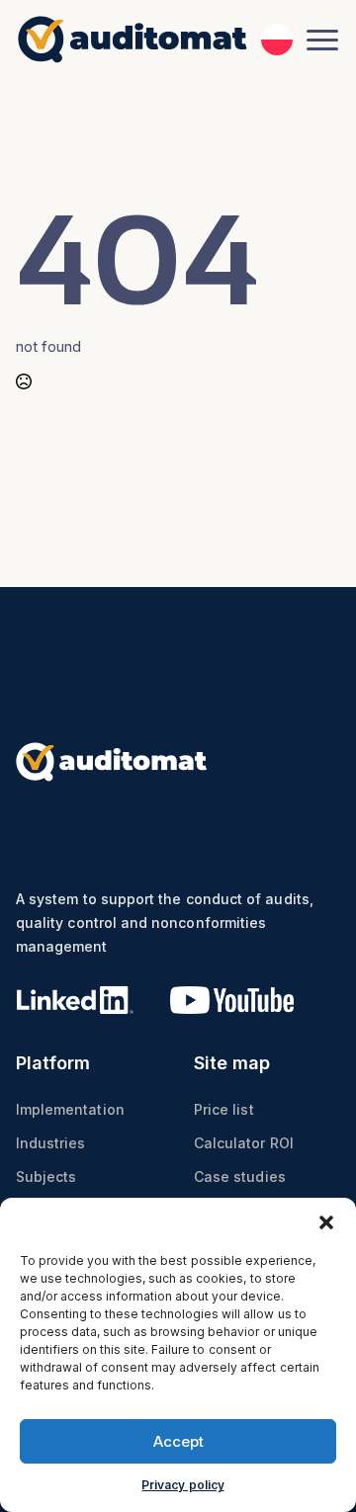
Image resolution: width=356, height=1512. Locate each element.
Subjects (46, 1176)
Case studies (240, 1176)
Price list (224, 1109)
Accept (178, 1441)
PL (277, 35)
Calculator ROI (244, 1142)
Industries (51, 1142)
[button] (326, 1222)
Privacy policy (182, 1484)
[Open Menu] (322, 39)
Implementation (70, 1109)
